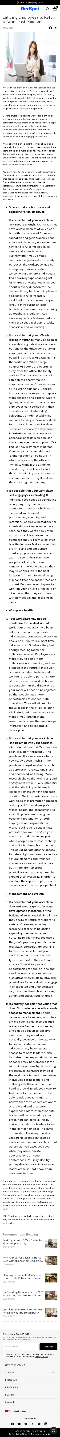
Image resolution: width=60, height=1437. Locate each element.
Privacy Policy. (41, 1356)
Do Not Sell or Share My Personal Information (30, 1434)
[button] (30, 1365)
